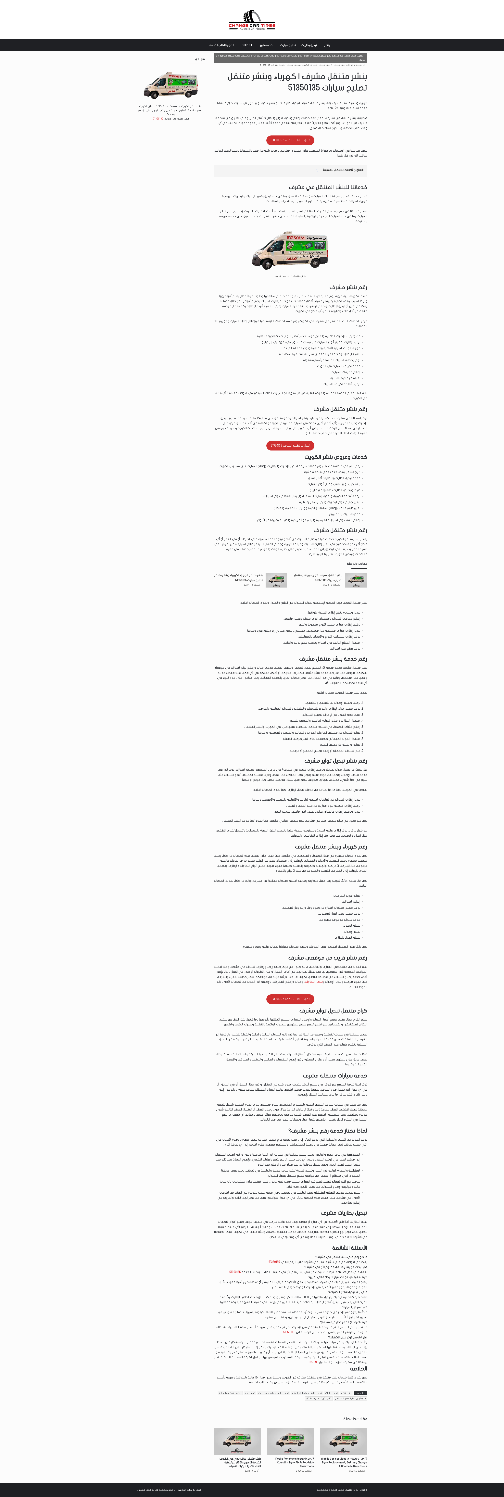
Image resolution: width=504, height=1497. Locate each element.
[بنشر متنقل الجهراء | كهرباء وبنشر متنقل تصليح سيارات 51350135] (276, 580)
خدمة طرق (266, 45)
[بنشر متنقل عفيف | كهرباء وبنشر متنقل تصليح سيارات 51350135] (356, 580)
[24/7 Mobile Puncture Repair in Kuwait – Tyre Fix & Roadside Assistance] (290, 1441)
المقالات (247, 45)
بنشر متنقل (346, 1393)
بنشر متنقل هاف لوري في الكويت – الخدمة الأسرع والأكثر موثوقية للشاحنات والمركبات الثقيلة (239, 1462)
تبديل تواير (250, 1393)
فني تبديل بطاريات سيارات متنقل (350, 1398)
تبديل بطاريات (309, 45)
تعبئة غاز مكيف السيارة (230, 1393)
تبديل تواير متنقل (355, 1490)
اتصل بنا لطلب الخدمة (221, 45)
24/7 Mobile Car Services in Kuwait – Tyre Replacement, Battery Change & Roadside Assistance (344, 1462)
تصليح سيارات (288, 45)
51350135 (274, 1261)
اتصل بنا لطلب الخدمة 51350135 (290, 140)
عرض (317, 170)
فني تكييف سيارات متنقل (319, 1398)
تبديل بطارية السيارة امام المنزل (307, 1393)
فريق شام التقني (147, 1490)
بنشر (327, 45)
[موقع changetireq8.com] (252, 20)
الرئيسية (360, 65)
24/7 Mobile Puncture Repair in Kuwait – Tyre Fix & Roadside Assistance (294, 1462)
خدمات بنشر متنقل (343, 65)
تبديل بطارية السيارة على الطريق (273, 1393)
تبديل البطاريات (314, 981)
